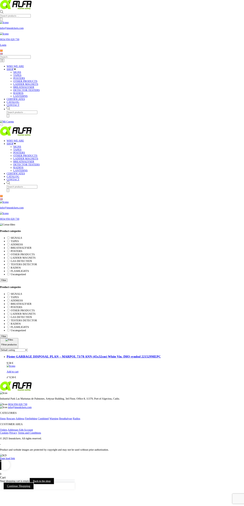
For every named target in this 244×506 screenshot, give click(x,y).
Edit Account (26, 429)
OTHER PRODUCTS (25, 155)
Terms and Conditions (29, 432)
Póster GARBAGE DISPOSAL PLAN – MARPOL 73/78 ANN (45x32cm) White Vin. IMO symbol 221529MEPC (84, 356)
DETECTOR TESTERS (26, 164)
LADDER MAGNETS (25, 158)
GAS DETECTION (21, 261)
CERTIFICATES (16, 173)
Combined (43, 418)
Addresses (13, 429)
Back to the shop (42, 481)
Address (20, 418)
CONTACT (13, 179)
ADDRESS (16, 244)
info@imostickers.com (20, 407)
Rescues (10, 418)
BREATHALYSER (23, 161)
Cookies (4, 432)
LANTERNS (20, 170)
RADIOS (18, 167)
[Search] (1, 19)
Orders (3, 429)
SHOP (10, 143)
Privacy (13, 432)
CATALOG (13, 176)
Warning (53, 418)
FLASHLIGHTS (20, 271)
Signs (3, 418)
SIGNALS (16, 237)
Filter (3, 280)
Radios (76, 418)
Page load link (7, 458)
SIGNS (17, 146)
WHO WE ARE (15, 140)
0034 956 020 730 (17, 404)
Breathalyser (65, 418)
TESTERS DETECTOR (24, 264)
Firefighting (31, 418)
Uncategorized (18, 274)
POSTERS (19, 152)
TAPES (17, 149)
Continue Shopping (18, 486)
